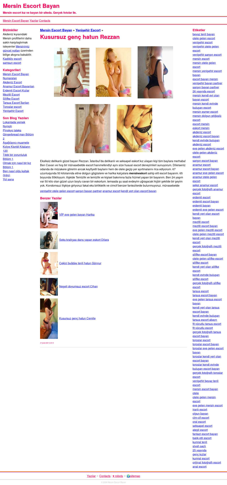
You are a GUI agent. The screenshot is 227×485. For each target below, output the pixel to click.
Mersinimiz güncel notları (16, 48)
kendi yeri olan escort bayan (138, 191)
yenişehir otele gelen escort (57, 191)
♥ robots (118, 476)
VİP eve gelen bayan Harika (77, 214)
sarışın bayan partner (88, 191)
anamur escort (111, 191)
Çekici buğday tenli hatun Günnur (80, 263)
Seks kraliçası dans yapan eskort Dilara (84, 240)
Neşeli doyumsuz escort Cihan (78, 286)
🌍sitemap (133, 476)
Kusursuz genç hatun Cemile (77, 318)
